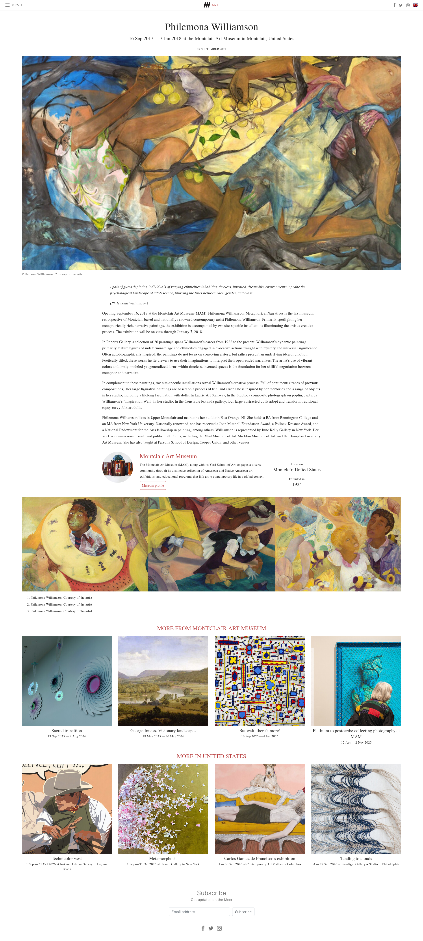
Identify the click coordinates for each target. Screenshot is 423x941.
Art (215, 4)
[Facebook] (203, 928)
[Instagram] (219, 928)
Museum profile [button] (153, 485)
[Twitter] (210, 928)
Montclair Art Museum (168, 456)
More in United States (211, 756)
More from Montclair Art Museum (211, 628)
